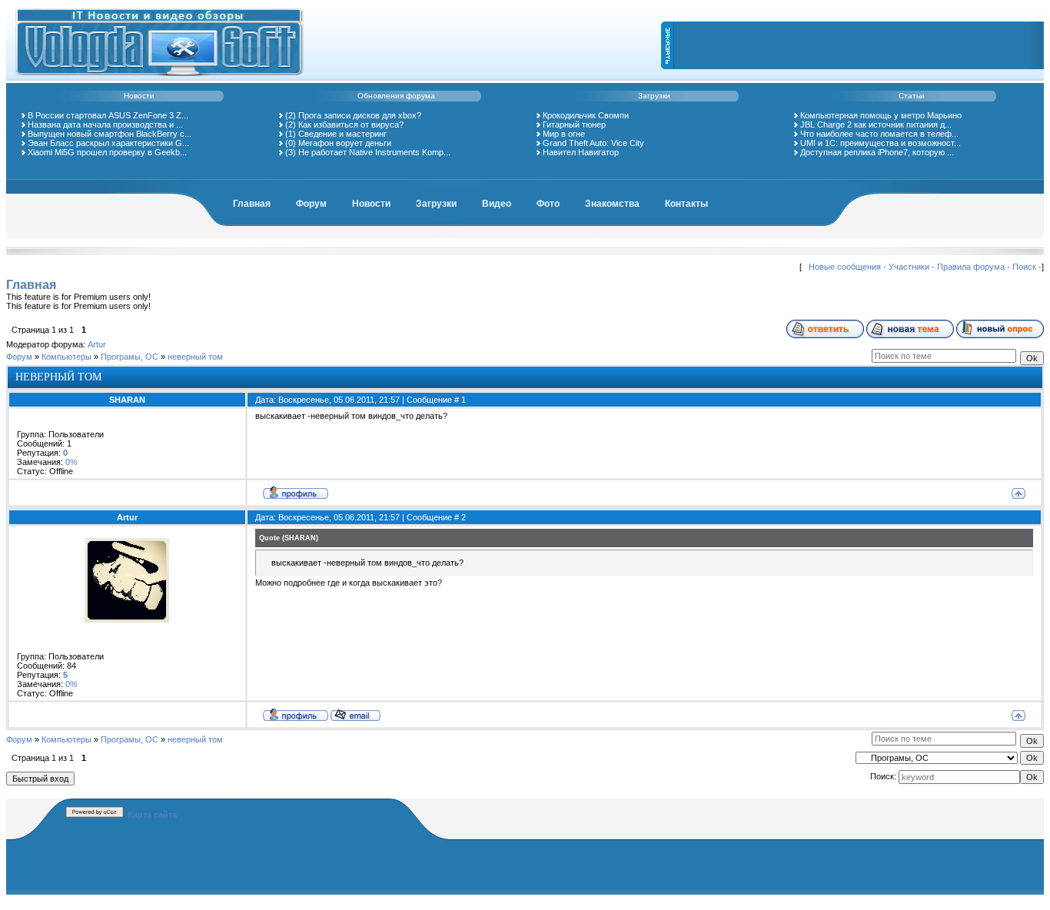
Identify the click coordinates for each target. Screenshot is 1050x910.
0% (71, 462)
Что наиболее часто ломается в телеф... (879, 133)
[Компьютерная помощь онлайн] (160, 78)
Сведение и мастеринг (342, 133)
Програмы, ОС (129, 356)
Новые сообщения (845, 266)
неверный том (195, 356)
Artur (97, 344)
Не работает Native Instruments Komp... (374, 152)
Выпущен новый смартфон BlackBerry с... (109, 133)
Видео (496, 203)
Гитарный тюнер (574, 124)
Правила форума (971, 266)
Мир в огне (564, 133)
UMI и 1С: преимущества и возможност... (880, 143)
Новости (139, 95)
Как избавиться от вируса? (351, 124)
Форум (311, 203)
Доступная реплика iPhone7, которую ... (877, 152)
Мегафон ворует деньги (344, 143)
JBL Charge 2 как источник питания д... (876, 124)
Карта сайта (152, 814)
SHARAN (127, 399)
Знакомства (612, 203)
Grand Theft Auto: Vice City (593, 143)
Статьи (912, 95)
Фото (548, 203)
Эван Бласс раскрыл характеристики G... (108, 143)
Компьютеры (66, 356)
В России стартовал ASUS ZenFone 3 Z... (108, 115)
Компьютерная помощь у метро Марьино (881, 115)
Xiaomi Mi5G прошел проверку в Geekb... (107, 152)
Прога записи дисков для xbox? (359, 115)
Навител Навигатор (581, 152)
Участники (909, 266)
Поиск (1024, 266)
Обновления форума (396, 95)
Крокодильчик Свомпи (586, 115)
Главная (252, 203)
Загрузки (654, 95)
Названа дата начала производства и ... (105, 124)
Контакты (686, 203)
